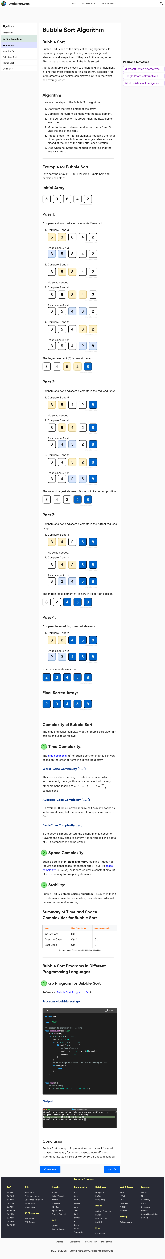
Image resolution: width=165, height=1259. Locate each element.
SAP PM (10, 1221)
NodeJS (123, 1210)
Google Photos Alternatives (141, 76)
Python (77, 1218)
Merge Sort (8, 63)
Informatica (30, 1207)
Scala (76, 1225)
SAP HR (10, 1200)
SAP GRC (11, 1225)
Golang (77, 1203)
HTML (122, 1196)
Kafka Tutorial (58, 1196)
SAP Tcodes (30, 1222)
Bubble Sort (9, 45)
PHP (122, 1192)
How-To (144, 1218)
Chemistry (145, 1200)
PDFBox (55, 1207)
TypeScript (79, 1232)
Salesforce (89, 3)
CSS (122, 1200)
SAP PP (10, 1218)
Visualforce (30, 1203)
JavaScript (124, 1203)
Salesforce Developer (34, 1200)
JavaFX (55, 1226)
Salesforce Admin (32, 1196)
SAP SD (10, 1203)
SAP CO (10, 1196)
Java (76, 1207)
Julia (76, 1210)
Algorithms (8, 32)
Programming (109, 3)
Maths (144, 1192)
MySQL (98, 1196)
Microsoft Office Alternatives (142, 68)
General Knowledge (149, 1214)
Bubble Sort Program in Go (73, 992)
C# (75, 1192)
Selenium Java (126, 1222)
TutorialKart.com (18, 3)
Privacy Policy (90, 1242)
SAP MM (11, 1214)
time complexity (57, 755)
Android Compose (103, 1211)
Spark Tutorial (58, 1210)
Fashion (144, 1210)
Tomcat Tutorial (58, 1214)
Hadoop (55, 1192)
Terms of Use (106, 1242)
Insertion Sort (9, 51)
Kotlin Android (101, 1218)
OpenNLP (56, 1203)
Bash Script (100, 1233)
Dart (76, 1200)
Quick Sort (8, 68)
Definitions (145, 1207)
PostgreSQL (100, 1200)
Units (143, 1203)
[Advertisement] (82, 14)
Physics (144, 1196)
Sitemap (59, 1242)
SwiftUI (98, 1222)
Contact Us (75, 1242)
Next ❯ (112, 1169)
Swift (76, 1228)
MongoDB (99, 1192)
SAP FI (10, 1192)
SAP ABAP (11, 1210)
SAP (74, 3)
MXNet (55, 1200)
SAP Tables (30, 1218)
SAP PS (10, 1207)
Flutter (98, 1215)
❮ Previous (50, 1169)
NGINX (123, 1207)
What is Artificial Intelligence (142, 83)
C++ (76, 1196)
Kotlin (76, 1214)
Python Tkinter (58, 1229)
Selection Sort (10, 57)
